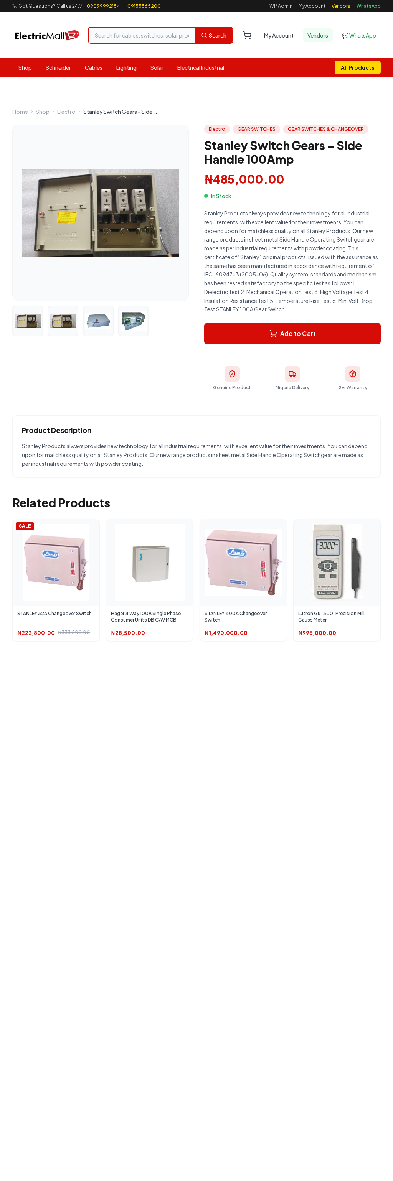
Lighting (126, 67)
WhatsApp (369, 6)
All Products (358, 67)
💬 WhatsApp (359, 35)
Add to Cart (298, 333)
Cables (93, 67)
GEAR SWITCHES (257, 129)
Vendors (341, 6)
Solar (156, 67)
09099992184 (103, 6)
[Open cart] (247, 35)
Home (20, 111)
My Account (312, 6)
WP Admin (280, 6)
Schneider (58, 67)
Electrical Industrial (200, 67)
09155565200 (144, 6)
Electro (66, 111)
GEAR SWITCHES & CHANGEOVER (326, 129)
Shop (25, 67)
